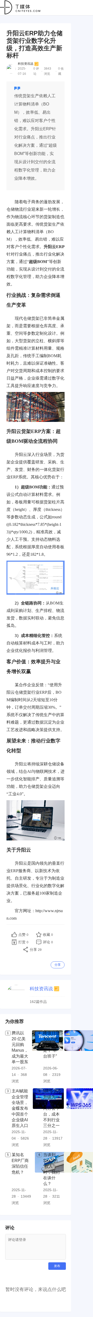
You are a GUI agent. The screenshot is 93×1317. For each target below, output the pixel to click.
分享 (58, 965)
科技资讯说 (25, 64)
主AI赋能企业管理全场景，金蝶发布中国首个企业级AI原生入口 (20, 1108)
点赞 (23, 934)
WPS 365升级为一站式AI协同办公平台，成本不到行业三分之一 (52, 1108)
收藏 (48, 934)
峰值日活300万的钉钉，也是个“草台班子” (51, 1044)
